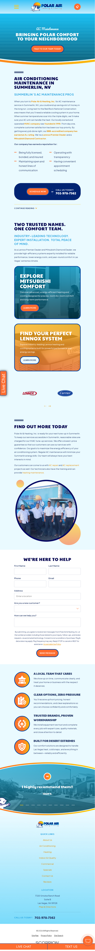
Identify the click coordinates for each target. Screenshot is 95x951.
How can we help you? (25, 615)
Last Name (54, 566)
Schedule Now (38, 191)
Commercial (47, 864)
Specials (47, 870)
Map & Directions (47, 907)
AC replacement (71, 465)
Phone (17, 578)
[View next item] (49, 406)
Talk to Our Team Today (47, 49)
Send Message (47, 653)
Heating (47, 852)
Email (51, 578)
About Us (47, 840)
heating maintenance (33, 472)
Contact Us (47, 876)
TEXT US (71, 946)
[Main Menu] (16, 7)
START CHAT (76, 924)
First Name (19, 566)
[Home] (46, 7)
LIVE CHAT (23, 946)
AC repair (53, 465)
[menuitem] (35, 935)
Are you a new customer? (27, 603)
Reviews (47, 881)
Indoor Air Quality (47, 858)
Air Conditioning (47, 846)
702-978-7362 (66, 193)
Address (18, 591)
